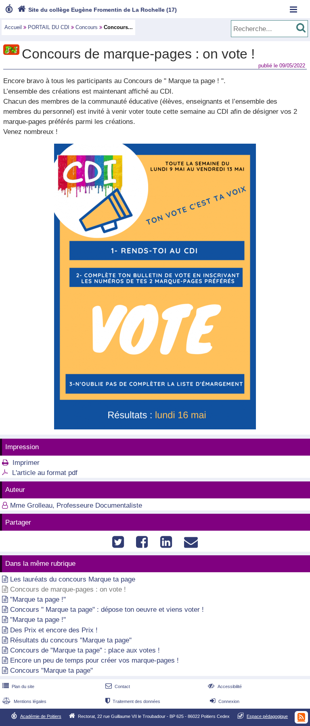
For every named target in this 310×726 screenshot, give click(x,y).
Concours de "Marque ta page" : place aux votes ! (85, 650)
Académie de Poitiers (40, 716)
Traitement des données (132, 701)
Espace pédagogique (267, 716)
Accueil (13, 27)
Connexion (224, 701)
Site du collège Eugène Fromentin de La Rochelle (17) (97, 9)
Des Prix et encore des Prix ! (54, 630)
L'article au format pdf (45, 473)
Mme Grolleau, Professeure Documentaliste (76, 505)
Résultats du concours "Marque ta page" (71, 640)
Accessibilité (224, 686)
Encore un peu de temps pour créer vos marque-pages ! (94, 660)
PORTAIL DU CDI (48, 27)
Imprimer (26, 463)
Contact (117, 686)
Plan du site (18, 686)
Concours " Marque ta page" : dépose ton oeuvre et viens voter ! (107, 609)
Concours (86, 27)
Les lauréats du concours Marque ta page (72, 579)
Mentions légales (24, 701)
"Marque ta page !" (38, 599)
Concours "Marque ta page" (51, 670)
